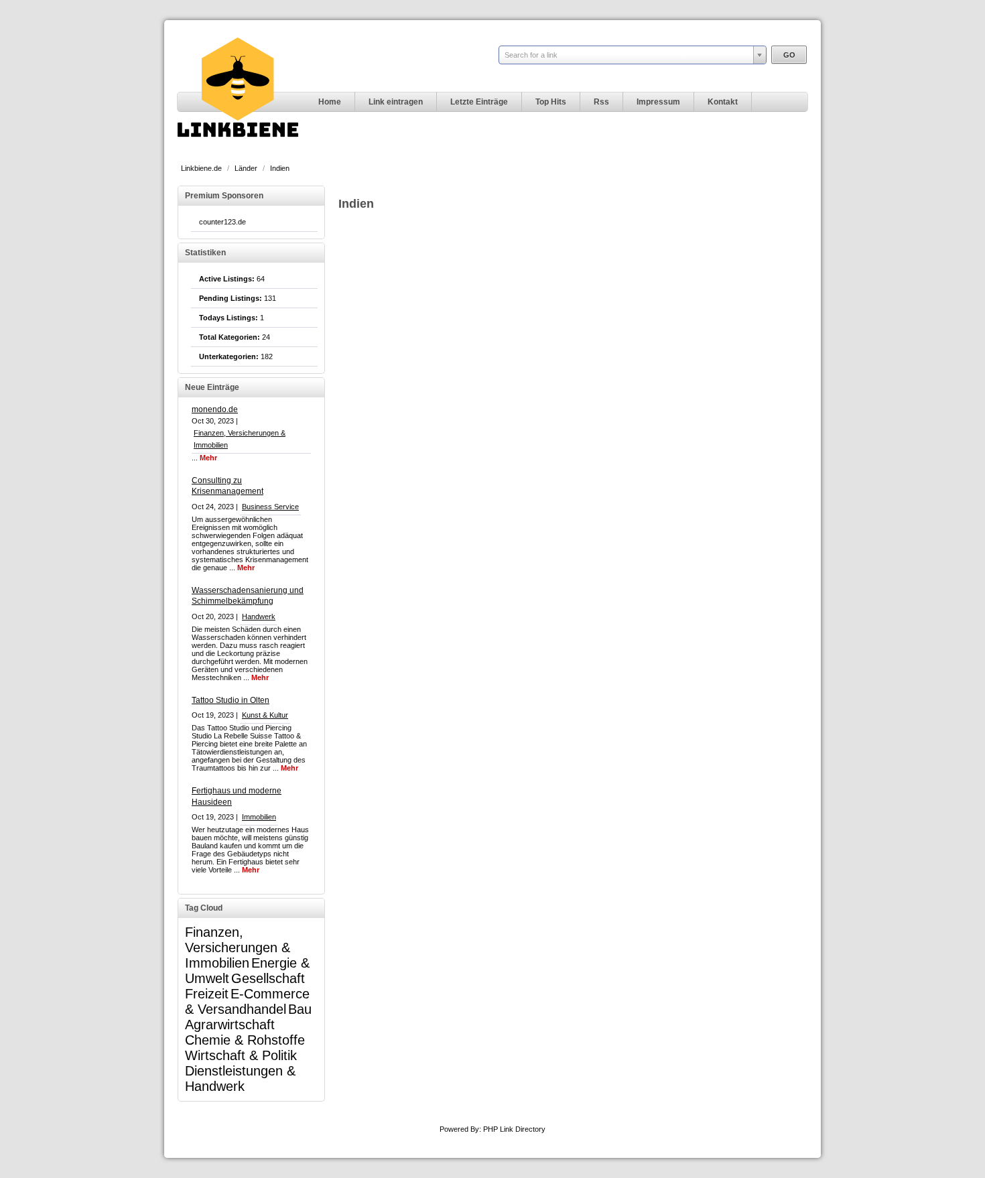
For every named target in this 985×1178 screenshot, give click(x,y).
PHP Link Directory (514, 1129)
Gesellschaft (268, 978)
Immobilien (259, 817)
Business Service (270, 507)
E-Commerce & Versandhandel (247, 1001)
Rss (601, 102)
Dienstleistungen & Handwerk (240, 1078)
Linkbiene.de (202, 168)
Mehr (208, 458)
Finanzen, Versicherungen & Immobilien (237, 947)
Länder (247, 168)
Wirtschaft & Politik (241, 1055)
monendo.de (215, 409)
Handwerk (258, 616)
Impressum (658, 102)
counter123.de (222, 222)
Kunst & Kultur (265, 715)
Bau (300, 1009)
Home (329, 102)
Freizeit (206, 993)
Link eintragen (396, 102)
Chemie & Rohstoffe (245, 1040)
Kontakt (723, 102)
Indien (279, 168)
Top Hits (550, 102)
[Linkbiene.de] (238, 151)
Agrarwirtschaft (230, 1024)
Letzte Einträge (479, 102)
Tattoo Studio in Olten (230, 700)
